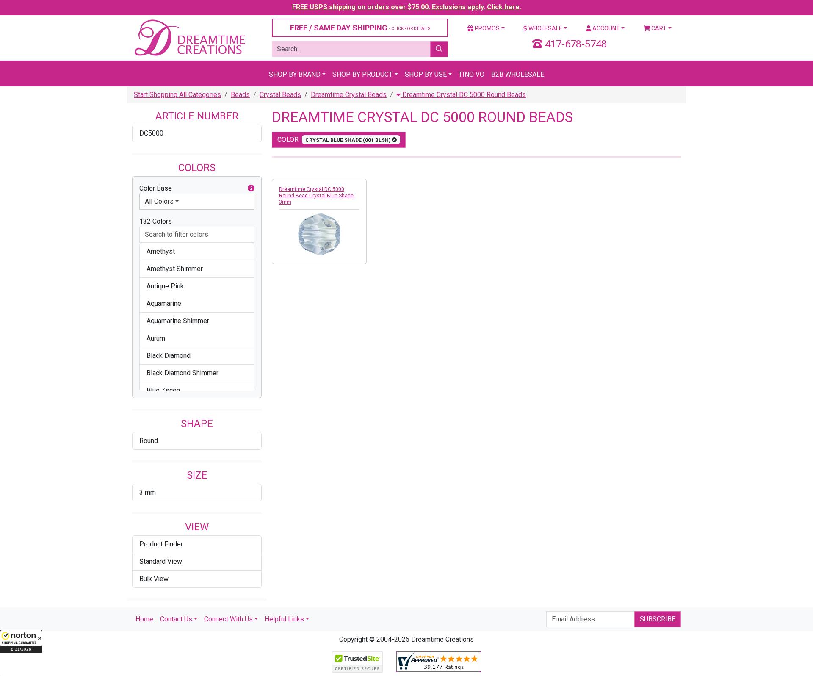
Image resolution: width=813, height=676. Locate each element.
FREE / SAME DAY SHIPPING (360, 27)
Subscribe (657, 619)
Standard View (160, 561)
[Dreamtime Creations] (189, 37)
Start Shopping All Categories (177, 95)
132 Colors (155, 221)
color (334, 140)
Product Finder (161, 544)
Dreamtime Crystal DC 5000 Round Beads (463, 95)
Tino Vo (471, 74)
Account (605, 28)
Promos (486, 28)
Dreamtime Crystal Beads (349, 95)
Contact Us (176, 619)
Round (148, 441)
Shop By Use (426, 74)
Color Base (155, 188)
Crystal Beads (280, 95)
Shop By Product (362, 74)
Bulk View (154, 579)
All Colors (159, 201)
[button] (21, 641)
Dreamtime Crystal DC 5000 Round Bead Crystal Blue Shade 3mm (316, 195)
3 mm (147, 492)
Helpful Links (284, 619)
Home (144, 619)
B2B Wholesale (517, 74)
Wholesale (544, 28)
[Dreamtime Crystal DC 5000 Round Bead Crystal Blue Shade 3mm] (319, 234)
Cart (658, 28)
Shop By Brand (295, 74)
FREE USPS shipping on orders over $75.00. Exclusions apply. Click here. (406, 7)
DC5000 (151, 133)
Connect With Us (228, 619)
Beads (240, 95)
